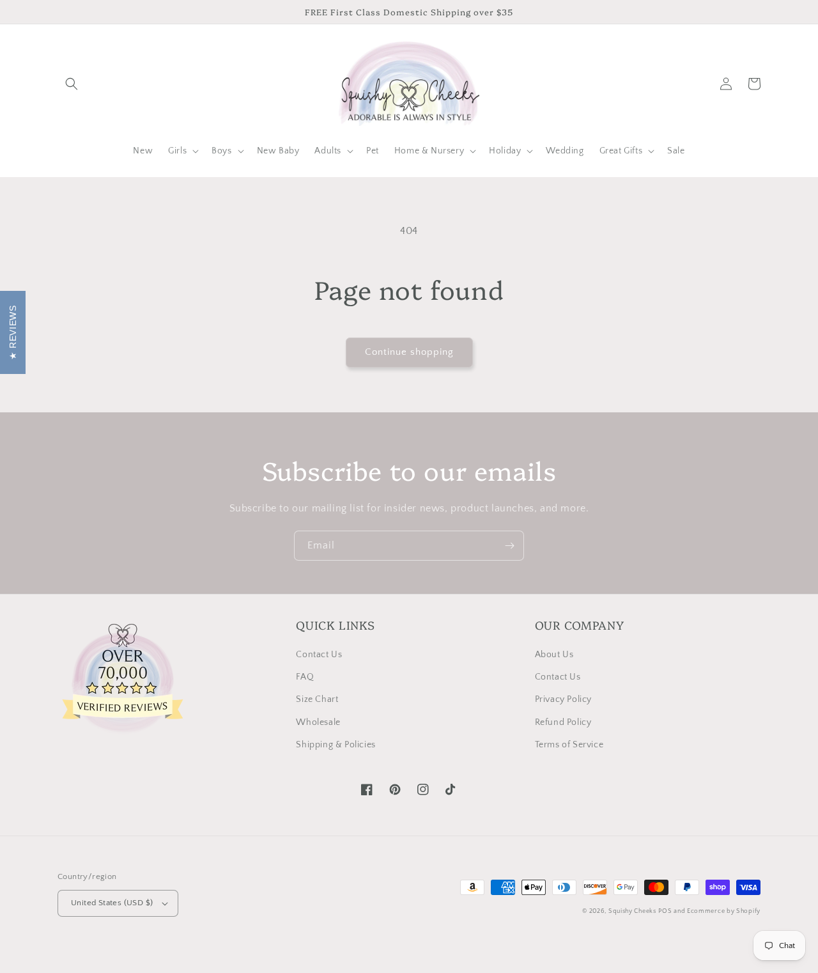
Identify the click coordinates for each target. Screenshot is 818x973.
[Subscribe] (509, 546)
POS (665, 911)
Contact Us (319, 655)
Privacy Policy (563, 699)
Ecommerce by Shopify (723, 911)
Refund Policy (563, 722)
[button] (72, 84)
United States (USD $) (112, 902)
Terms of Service (569, 745)
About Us (554, 655)
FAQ (305, 677)
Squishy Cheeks (632, 911)
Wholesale (318, 722)
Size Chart (317, 699)
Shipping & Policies (335, 745)
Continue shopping (409, 351)
